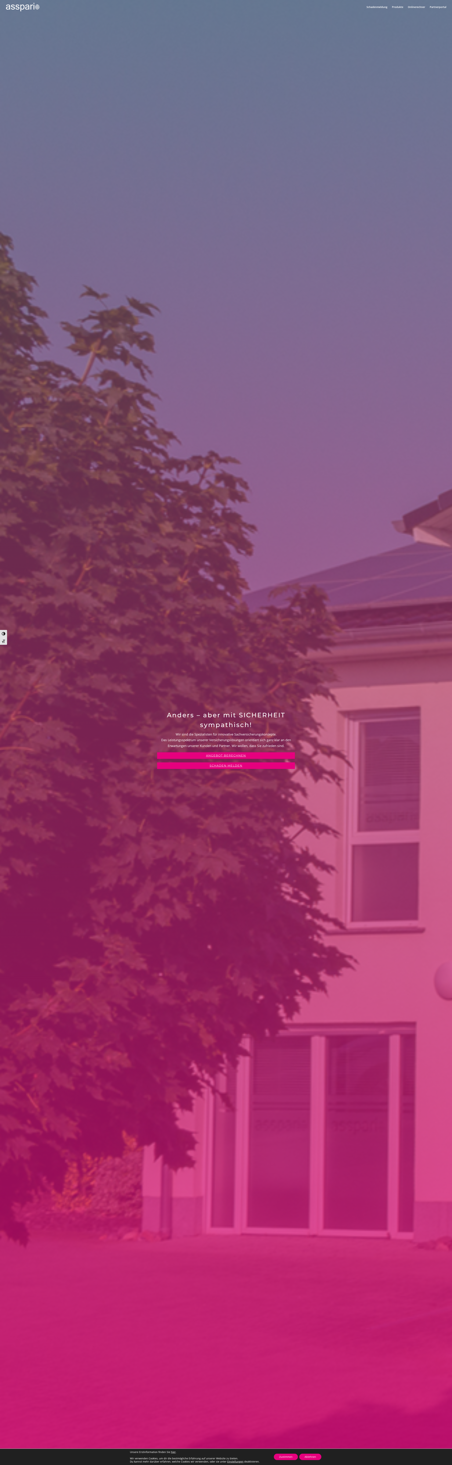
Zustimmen (286, 1456)
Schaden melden (226, 765)
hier (173, 1452)
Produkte (397, 7)
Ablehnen (310, 1456)
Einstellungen (235, 1461)
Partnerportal (438, 7)
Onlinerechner (416, 7)
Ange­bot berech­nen (226, 755)
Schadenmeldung (377, 7)
